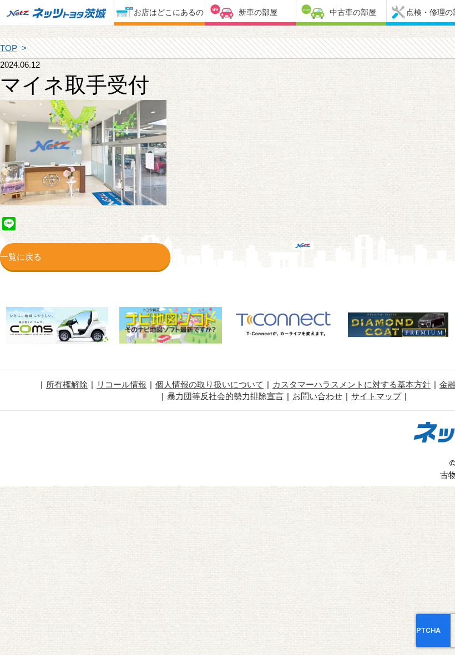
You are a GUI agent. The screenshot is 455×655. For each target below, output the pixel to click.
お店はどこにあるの (169, 12)
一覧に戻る (21, 256)
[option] (57, 327)
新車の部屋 (258, 12)
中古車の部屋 (353, 12)
